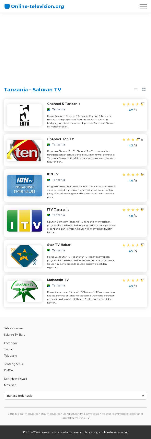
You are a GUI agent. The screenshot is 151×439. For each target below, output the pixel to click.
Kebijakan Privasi (15, 379)
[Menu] (143, 6)
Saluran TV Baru (14, 334)
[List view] (136, 89)
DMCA (8, 370)
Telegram (10, 355)
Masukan (10, 385)
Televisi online (13, 328)
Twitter (9, 349)
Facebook (10, 343)
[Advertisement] (75, 46)
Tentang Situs (13, 364)
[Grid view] (144, 89)
